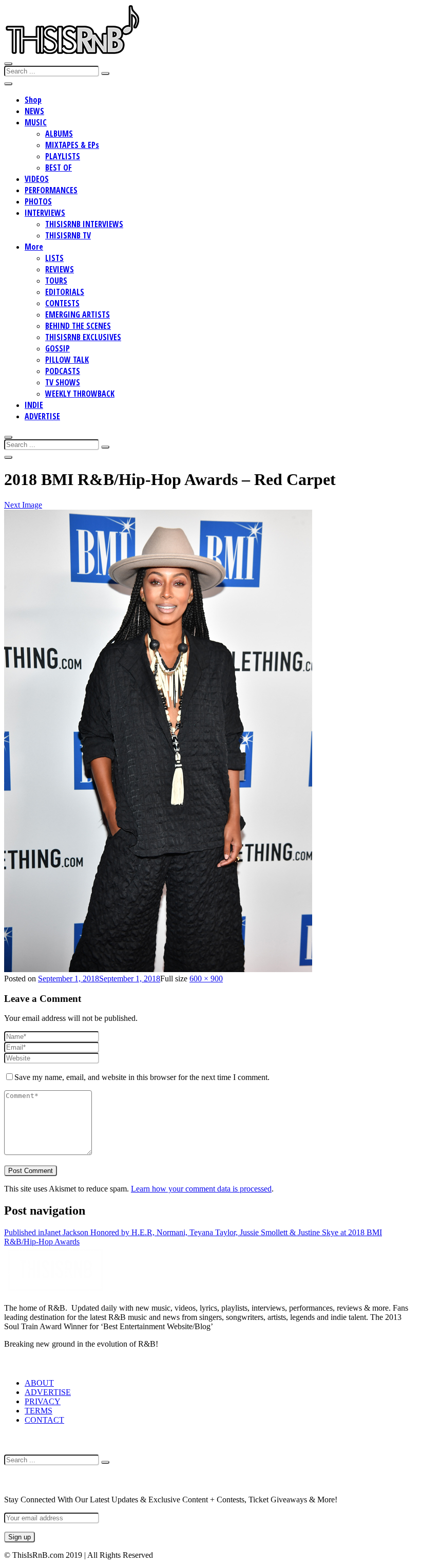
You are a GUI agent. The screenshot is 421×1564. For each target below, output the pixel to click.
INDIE (34, 405)
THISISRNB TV (68, 235)
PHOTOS (38, 201)
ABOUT (39, 1383)
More (34, 246)
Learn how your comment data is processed (201, 1188)
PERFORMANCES (51, 190)
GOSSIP (57, 348)
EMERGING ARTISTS (77, 314)
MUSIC (36, 122)
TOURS (56, 280)
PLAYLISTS (62, 156)
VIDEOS (37, 178)
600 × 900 (206, 978)
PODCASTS (62, 371)
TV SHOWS (62, 382)
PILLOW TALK (67, 359)
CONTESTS (62, 303)
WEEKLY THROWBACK (79, 393)
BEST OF (58, 167)
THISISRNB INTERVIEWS (84, 224)
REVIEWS (59, 269)
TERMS (38, 1410)
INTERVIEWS (45, 212)
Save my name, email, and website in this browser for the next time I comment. (142, 1077)
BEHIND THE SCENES (78, 325)
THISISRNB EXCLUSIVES (83, 337)
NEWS (34, 111)
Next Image (23, 504)
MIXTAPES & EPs (72, 145)
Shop (33, 99)
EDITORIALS (64, 291)
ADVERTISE (42, 416)
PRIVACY (43, 1401)
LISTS (54, 258)
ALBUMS (59, 133)
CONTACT (44, 1420)
